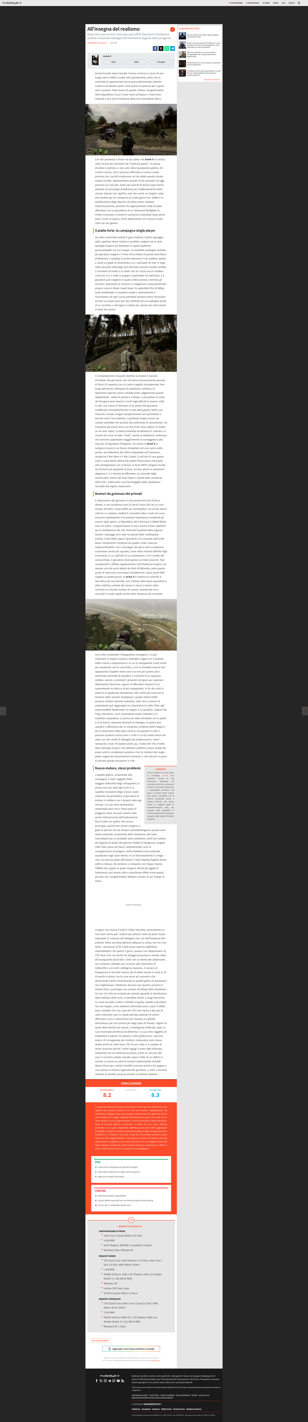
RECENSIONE (91, 43)
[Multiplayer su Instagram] (105, 1380)
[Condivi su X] (161, 48)
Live (283, 3)
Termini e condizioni (167, 1395)
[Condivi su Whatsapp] (166, 48)
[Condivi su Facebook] (155, 48)
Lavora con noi (204, 1395)
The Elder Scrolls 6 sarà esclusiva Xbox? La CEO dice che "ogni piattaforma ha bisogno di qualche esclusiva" (204, 73)
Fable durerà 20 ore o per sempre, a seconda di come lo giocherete (204, 64)
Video (275, 3)
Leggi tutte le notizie (212, 80)
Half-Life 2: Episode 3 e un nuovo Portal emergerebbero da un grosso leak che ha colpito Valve (201, 54)
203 (159, 1090)
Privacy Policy (154, 1395)
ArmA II (107, 56)
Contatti (194, 1395)
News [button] (267, 3)
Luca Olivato (102, 43)
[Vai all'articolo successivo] (3, 711)
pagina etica (155, 1360)
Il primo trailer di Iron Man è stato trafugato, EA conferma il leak (203, 36)
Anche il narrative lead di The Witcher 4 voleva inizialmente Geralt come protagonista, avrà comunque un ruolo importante (203, 45)
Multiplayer (136, 1409)
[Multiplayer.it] (11, 3)
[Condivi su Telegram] (172, 48)
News (113, 62)
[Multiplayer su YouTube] (118, 1380)
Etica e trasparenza (183, 1395)
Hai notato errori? (100, 1341)
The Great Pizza (179, 1409)
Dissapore (156, 1409)
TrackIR (165, 775)
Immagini (161, 62)
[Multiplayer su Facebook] (96, 1380)
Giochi (292, 3)
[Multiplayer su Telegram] (109, 1380)
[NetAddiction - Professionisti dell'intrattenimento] (152, 1404)
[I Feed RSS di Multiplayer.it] (122, 1380)
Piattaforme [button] (237, 3)
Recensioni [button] (253, 3)
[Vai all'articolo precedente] (305, 711)
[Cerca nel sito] (299, 3)
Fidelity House (166, 1409)
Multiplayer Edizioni (193, 1409)
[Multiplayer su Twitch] (113, 1380)
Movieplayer (146, 1409)
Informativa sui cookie (140, 1395)
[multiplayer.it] (109, 1375)
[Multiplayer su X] (100, 1380)
